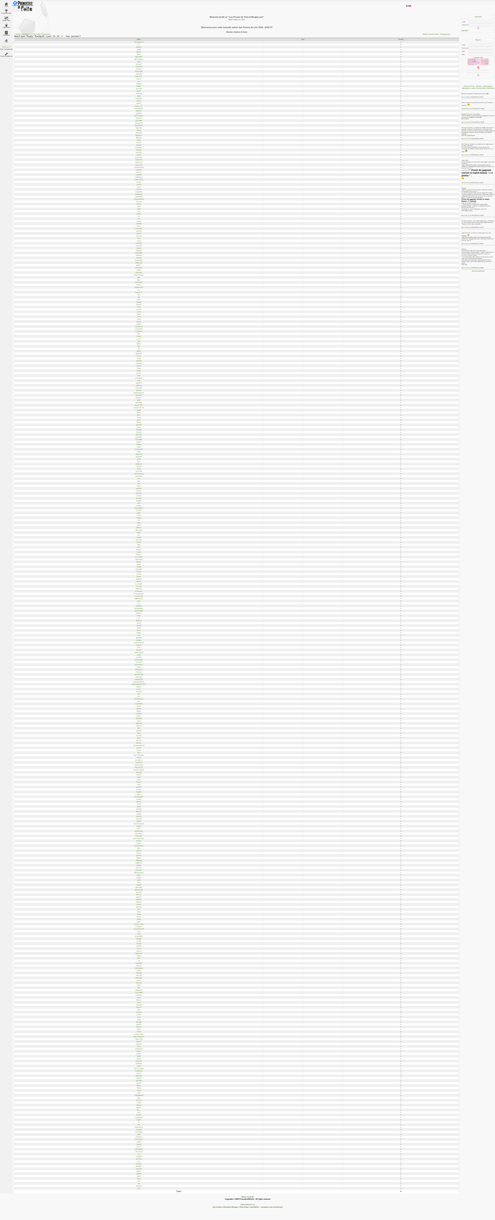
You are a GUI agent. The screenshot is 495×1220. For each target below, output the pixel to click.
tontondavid (138, 1117)
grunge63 (139, 429)
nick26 (139, 757)
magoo (139, 667)
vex (139, 1154)
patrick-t (138, 850)
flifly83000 (139, 353)
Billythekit (139, 137)
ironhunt (138, 466)
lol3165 (139, 633)
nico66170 (139, 762)
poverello (139, 892)
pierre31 (138, 868)
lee (139, 603)
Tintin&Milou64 (138, 1095)
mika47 (139, 716)
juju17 (139, 525)
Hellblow (138, 444)
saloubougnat (139, 968)
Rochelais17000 (139, 929)
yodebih (138, 1173)
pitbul (138, 880)
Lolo (139, 635)
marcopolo (138, 677)
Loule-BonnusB (139, 642)
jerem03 (138, 491)
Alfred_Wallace (138, 59)
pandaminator (139, 831)
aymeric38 (138, 93)
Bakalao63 (138, 98)
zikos (139, 1181)
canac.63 (138, 165)
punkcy (139, 904)
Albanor (138, 52)
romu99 (138, 943)
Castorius (139, 170)
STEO (139, 1031)
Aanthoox (139, 47)
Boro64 (139, 142)
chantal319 (138, 192)
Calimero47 (138, 159)
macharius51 (139, 664)
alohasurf (139, 64)
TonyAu (138, 1120)
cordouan (139, 231)
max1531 (139, 691)
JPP (139, 520)
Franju (139, 368)
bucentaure (138, 157)
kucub (139, 552)
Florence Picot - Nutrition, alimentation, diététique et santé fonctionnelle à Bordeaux (478, 87)
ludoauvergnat (138, 652)
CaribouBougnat (139, 167)
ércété (139, 309)
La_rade (138, 586)
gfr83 (138, 400)
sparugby (139, 1022)
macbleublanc (138, 659)
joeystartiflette (138, 508)
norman (138, 789)
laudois (139, 581)
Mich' (138, 701)
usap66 (139, 1142)
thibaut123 (139, 1076)
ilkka (138, 461)
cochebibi (139, 223)
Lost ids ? (465, 30)
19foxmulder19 (138, 42)
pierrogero (139, 870)
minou (139, 721)
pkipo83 (138, 885)
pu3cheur (139, 902)
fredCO (139, 373)
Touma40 (139, 1129)
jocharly (138, 505)
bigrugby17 (138, 135)
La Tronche (138, 557)
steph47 (138, 1041)
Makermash (139, 669)
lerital (138, 615)
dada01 (139, 248)
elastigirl (138, 302)
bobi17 (139, 140)
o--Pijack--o (138, 794)
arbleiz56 (139, 74)
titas (139, 1098)
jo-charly (139, 498)
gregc (139, 420)
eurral (139, 319)
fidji (139, 341)
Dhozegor (139, 272)
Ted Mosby (138, 1063)
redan (139, 914)
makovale (139, 672)
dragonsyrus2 (138, 287)
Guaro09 (139, 432)
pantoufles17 (139, 833)
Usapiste (139, 1144)
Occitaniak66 (139, 797)
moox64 (138, 740)
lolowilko (138, 640)
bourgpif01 (138, 147)
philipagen (139, 860)
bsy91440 (139, 152)
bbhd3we (139, 111)
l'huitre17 (139, 554)
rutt (139, 960)
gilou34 (137, 405)
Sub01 (139, 1056)
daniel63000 (139, 253)
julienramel (138, 530)
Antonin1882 (139, 71)
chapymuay (138, 194)
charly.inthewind (139, 199)
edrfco (139, 299)
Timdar (139, 1088)
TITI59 (139, 1102)
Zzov (138, 1188)
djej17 (139, 280)
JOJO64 (139, 510)
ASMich (138, 86)
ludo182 (138, 650)
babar (139, 96)
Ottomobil (139, 819)
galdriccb (139, 385)
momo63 (139, 735)
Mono (139, 738)
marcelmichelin (138, 674)
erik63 (139, 314)
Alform (139, 54)
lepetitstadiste (139, 608)
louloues (138, 645)
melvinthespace (139, 699)
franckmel (139, 363)
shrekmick (138, 995)
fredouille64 (138, 378)
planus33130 (139, 890)
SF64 (139, 985)
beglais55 (139, 113)
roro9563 (139, 946)
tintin (138, 1093)
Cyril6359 (139, 243)
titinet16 (138, 1107)
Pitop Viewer (244, 1207)
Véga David (138, 1151)
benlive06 (139, 118)
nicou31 (138, 775)
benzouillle (139, 120)
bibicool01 (139, 128)
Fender (139, 336)
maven (139, 689)
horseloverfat (139, 449)
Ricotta (139, 916)
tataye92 (139, 1061)
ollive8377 (139, 811)
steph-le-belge (138, 1034)
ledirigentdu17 (138, 598)
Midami (139, 711)
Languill (139, 566)
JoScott (138, 518)
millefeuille (139, 718)
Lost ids (250, 1197)
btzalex (139, 155)
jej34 (138, 486)
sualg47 (138, 1053)
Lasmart (138, 571)
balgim (139, 101)
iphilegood (139, 464)
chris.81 (138, 204)
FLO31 (139, 356)
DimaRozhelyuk (139, 275)
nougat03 (139, 792)
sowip (139, 1019)
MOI (138, 728)
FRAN (139, 358)
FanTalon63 (138, 329)
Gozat (139, 417)
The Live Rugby (139, 1068)
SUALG (138, 1051)
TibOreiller (139, 1080)
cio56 (139, 206)
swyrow (138, 1058)
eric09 (139, 312)
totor (138, 1124)
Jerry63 (138, 496)
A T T (139, 44)
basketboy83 (139, 108)
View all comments (478, 271)
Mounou (138, 743)
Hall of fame (6, 27)
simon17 (138, 1007)
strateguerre (139, 1049)
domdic (139, 285)
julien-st (138, 527)
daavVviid (139, 245)
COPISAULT (139, 228)
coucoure (139, 236)
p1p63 (139, 826)
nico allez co (139, 760)
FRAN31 (139, 361)
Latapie (139, 576)
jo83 (139, 503)
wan (139, 1161)
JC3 (139, 478)
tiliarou (139, 1085)
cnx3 (138, 218)
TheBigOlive (139, 1071)
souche (139, 1014)
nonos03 (139, 787)
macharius (138, 662)
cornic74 (139, 233)
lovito (138, 647)
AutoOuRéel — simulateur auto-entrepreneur (266, 1207)
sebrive (139, 980)
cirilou (139, 209)
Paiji (139, 828)
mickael (138, 708)
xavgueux (139, 1169)
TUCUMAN (138, 1132)
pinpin (139, 875)
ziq (139, 1183)
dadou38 (139, 250)
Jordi (138, 515)
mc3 (138, 696)
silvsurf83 (139, 1005)
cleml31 (138, 214)
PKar (138, 882)
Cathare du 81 (138, 179)
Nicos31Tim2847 (139, 770)
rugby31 (138, 951)
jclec (138, 481)
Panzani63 (138, 836)
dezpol (139, 270)
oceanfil (138, 799)
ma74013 (139, 657)
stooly (139, 1046)
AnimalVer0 (138, 66)
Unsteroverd (139, 1139)
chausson (139, 201)
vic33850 (139, 1156)
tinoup (139, 1090)
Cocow (139, 226)
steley (139, 1029)
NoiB (138, 779)
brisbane (139, 150)
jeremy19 (139, 493)
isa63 (139, 469)
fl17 (139, 348)
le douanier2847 (139, 593)
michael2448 (139, 704)
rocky (139, 931)
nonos (139, 784)
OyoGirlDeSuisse (138, 823)
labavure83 (138, 559)
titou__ (139, 1110)
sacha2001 (138, 963)
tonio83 (139, 1115)
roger (139, 934)
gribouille (139, 425)
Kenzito (139, 542)
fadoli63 (138, 324)
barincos (138, 106)
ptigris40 (138, 897)
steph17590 (138, 1039)
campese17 (138, 162)
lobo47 (139, 630)
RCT (138, 909)
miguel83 (139, 713)
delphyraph (138, 263)
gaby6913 (139, 383)
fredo (138, 375)
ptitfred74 (139, 899)
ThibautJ (139, 1078)
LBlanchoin (138, 589)
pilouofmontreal (138, 872)
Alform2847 (138, 57)
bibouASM (139, 133)
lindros (139, 623)
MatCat (139, 686)
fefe (139, 334)
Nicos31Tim (139, 767)
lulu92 (139, 655)
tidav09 (139, 1083)
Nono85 (138, 782)
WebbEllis (139, 1166)
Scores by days (6, 13)
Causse (138, 182)
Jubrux (139, 522)
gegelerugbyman (139, 392)
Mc (139, 694)
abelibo (139, 49)
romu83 (138, 941)
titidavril (139, 1105)
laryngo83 (139, 569)
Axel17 (139, 91)
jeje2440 (138, 488)
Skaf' (138, 1009)
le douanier (138, 591)
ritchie (139, 921)
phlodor (139, 865)
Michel (139, 706)
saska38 (139, 975)
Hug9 (139, 451)
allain (138, 61)
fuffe (138, 380)
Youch (139, 1178)
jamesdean (138, 476)
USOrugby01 (139, 1149)
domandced (138, 282)
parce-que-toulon (138, 838)
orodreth (138, 816)
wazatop (138, 1164)
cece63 (139, 184)
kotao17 (138, 549)
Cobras (139, 221)
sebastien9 (138, 978)
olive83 (139, 806)
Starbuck (139, 1027)
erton (138, 316)
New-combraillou (139, 755)
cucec (139, 241)
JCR (138, 483)
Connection (478, 16)
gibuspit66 (139, 402)
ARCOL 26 (138, 76)
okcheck (139, 801)
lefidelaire (139, 606)
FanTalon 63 (139, 326)
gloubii (139, 410)
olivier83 (138, 809)
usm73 (139, 1146)
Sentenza (139, 983)
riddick (139, 919)
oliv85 (139, 804)
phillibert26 (138, 863)
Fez (138, 339)
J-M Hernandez (139, 474)
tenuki (139, 1066)
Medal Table (6, 20)
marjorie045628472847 (139, 684)
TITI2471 (139, 1100)
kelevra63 (139, 540)
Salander (139, 965)
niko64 (139, 777)
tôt (139, 1122)
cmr (139, 216)
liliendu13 (139, 620)
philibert (138, 858)
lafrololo (138, 562)
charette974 (139, 196)
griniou (139, 427)
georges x (139, 397)
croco (139, 238)
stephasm (139, 1044)
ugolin (139, 1134)
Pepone (138, 853)
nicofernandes (138, 765)
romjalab (138, 938)
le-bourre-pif (139, 596)
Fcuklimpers (139, 331)
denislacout (138, 267)
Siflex (139, 1002)
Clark (139, 211)
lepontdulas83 (138, 611)
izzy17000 (139, 471)
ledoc (139, 601)
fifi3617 (139, 344)
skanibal (138, 1012)
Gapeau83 (138, 388)
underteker (138, 1137)
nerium (139, 750)
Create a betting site (6, 56)
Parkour (138, 841)
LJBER (139, 628)
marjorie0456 (139, 679)
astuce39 (139, 88)
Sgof (138, 987)
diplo (138, 277)
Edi (139, 297)
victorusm (139, 1159)
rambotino (139, 907)
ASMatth (138, 83)
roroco (139, 948)
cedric (139, 187)
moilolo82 (139, 730)
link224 (139, 625)
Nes (139, 752)
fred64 (139, 370)
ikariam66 (139, 456)
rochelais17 (138, 926)
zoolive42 (139, 1186)
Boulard (138, 145)
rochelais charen (139, 924)
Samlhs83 (139, 973)
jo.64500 (138, 500)
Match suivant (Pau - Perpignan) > (437, 34)
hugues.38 (138, 454)
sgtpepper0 (138, 990)
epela (139, 307)
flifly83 (139, 351)
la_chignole (138, 584)
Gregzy (138, 422)
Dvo (139, 294)
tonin (138, 1112)
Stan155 (138, 1024)
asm (138, 81)
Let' (139, 618)
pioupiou (138, 877)
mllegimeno (138, 723)
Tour (6, 42)
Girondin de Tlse (139, 407)
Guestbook (6, 35)
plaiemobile (138, 887)
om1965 (138, 814)
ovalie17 (138, 821)
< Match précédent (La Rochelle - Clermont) (32, 34)
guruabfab (139, 437)
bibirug (139, 130)
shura (139, 997)
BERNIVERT (139, 125)
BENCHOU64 (138, 115)
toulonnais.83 (139, 1127)
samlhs (139, 970)
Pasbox (138, 843)
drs (139, 289)
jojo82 (139, 513)
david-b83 (139, 255)
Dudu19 (138, 292)
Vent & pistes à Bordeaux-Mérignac (225, 1207)
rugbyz (139, 956)
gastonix (138, 390)
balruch (139, 103)
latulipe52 (139, 579)
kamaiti (139, 537)
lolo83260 (139, 637)
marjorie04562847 (138, 682)
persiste (138, 855)
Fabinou (138, 321)
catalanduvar (139, 177)
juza (139, 535)
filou (139, 346)
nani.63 (139, 748)
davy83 (139, 258)
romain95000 (139, 936)
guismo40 (139, 434)
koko (138, 547)
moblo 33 (139, 726)
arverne (138, 79)
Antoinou (139, 69)
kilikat (139, 544)
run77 (139, 958)
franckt (139, 366)
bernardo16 (138, 123)
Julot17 (139, 532)
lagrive (139, 564)
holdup (139, 447)
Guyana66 (138, 439)
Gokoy (139, 412)
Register (478, 40)
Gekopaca (138, 395)
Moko (139, 733)
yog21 (139, 1176)
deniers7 (139, 265)
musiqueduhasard (138, 745)
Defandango (139, 260)
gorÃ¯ (139, 415)
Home (6, 6)
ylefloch (138, 1171)
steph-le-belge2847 (139, 1036)
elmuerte (139, 304)
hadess (139, 442)
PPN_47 (138, 894)
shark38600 (139, 992)
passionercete (138, 845)
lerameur (139, 613)
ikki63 (139, 459)
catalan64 (139, 174)
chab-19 (138, 189)
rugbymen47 (139, 953)
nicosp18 (139, 772)
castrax (138, 172)
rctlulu (139, 912)
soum (139, 1017)
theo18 (139, 1073)
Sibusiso (138, 1000)
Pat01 (139, 848)
